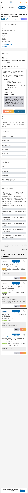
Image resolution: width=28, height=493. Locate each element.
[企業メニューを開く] (5, 262)
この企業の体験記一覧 (6, 44)
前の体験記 (3, 250)
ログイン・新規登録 (23, 2)
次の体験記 (24, 249)
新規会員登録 (8, 111)
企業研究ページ (5, 47)
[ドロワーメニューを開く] (1, 2)
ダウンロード (22, 7)
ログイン (20, 111)
